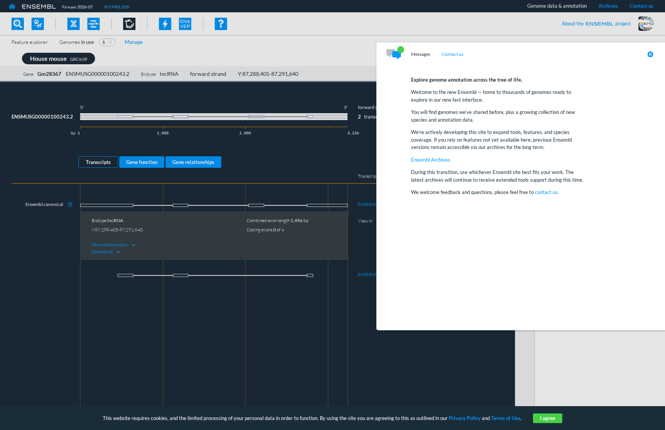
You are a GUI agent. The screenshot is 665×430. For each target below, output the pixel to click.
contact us (546, 192)
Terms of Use (505, 418)
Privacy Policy (465, 418)
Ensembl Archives (430, 160)
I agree (547, 418)
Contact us (452, 54)
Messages (420, 54)
